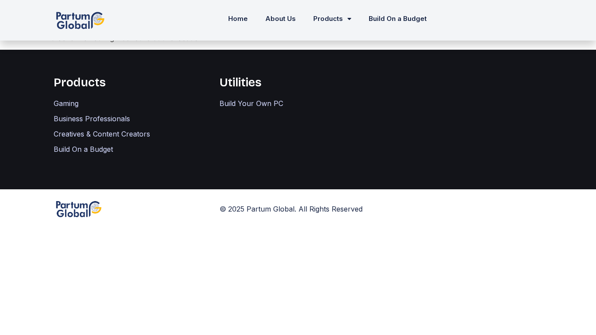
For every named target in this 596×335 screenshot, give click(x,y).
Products (328, 18)
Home (238, 18)
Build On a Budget (398, 18)
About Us (280, 18)
